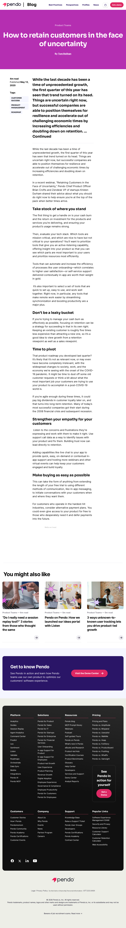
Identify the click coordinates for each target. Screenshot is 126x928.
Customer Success (16, 99)
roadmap (16, 112)
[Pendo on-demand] (105, 5)
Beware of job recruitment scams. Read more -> (63, 913)
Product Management (18, 106)
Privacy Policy (42, 891)
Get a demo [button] (117, 5)
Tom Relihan (64, 53)
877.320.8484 (89, 891)
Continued (41, 136)
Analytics (14, 721)
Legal (33, 891)
